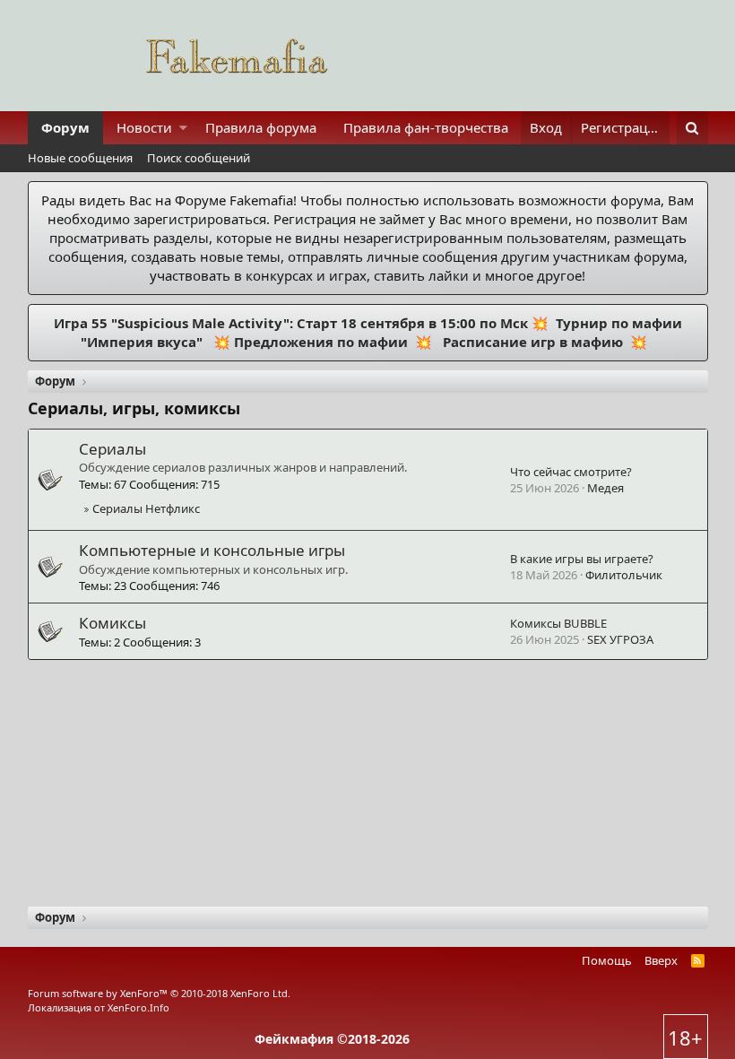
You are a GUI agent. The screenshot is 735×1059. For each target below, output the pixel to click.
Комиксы (112, 622)
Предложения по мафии (321, 342)
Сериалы (112, 448)
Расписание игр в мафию (531, 342)
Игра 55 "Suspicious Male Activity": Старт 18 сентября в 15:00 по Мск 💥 (303, 323)
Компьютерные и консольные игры (212, 550)
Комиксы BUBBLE (558, 623)
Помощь (607, 960)
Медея (605, 488)
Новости (144, 127)
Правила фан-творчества (425, 127)
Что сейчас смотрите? (571, 472)
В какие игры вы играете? (581, 559)
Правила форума (260, 127)
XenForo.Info (138, 1007)
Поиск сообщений (198, 158)
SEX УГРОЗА (620, 639)
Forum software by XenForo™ (159, 993)
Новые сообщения (80, 158)
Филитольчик (623, 575)
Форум (65, 127)
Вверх (661, 960)
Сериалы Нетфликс (146, 508)
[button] (183, 127)
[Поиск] (692, 127)
